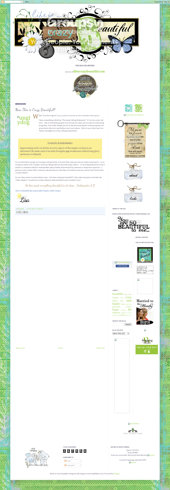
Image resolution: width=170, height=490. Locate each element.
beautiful (117, 294)
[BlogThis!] (20, 212)
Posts (68, 461)
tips (126, 315)
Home (60, 348)
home (115, 309)
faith (129, 300)
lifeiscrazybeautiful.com (89, 71)
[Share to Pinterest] (27, 212)
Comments (70, 465)
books (122, 297)
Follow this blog (122, 266)
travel (129, 315)
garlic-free (128, 304)
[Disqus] (60, 249)
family (116, 304)
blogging (115, 298)
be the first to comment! (35, 209)
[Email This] (17, 212)
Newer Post (20, 348)
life (130, 309)
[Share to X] (22, 212)
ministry (116, 313)
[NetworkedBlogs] (122, 262)
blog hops (128, 294)
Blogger (117, 474)
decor (115, 301)
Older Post (100, 348)
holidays (129, 307)
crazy (128, 297)
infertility (123, 310)
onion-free (115, 315)
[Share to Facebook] (24, 212)
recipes (122, 315)
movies (123, 313)
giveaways (116, 307)
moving (129, 313)
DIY (122, 301)
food (123, 304)
